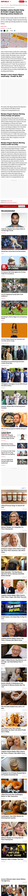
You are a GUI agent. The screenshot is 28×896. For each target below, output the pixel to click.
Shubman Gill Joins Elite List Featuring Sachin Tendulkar (13, 407)
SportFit (2, 320)
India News (3, 298)
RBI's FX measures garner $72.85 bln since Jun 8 (13, 429)
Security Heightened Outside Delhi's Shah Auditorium (12, 295)
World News (3, 28)
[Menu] (26, 1)
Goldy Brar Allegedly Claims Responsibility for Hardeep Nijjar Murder (13, 229)
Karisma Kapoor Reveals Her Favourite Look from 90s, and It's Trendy (13, 340)
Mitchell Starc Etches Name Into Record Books (13, 251)
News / (2, 5)
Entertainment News (5, 365)
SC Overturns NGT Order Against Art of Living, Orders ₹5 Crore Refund (13, 273)
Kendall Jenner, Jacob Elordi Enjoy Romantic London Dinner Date (12, 362)
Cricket (2, 253)
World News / (7, 5)
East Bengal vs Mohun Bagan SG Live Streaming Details (14, 317)
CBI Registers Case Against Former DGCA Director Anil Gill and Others (14, 384)
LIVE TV (22, 1)
